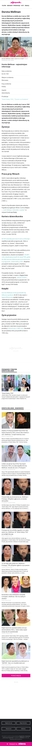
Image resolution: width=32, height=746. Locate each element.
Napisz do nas (8, 723)
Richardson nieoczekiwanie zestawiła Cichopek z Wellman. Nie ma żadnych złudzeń (13, 596)
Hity (22, 5)
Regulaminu (22, 736)
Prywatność (10, 737)
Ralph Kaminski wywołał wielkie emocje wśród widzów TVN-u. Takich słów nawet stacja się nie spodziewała (14, 630)
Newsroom (8, 728)
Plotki (4, 5)
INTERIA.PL (22, 737)
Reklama (23, 728)
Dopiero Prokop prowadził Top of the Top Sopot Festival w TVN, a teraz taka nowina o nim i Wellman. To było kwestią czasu (15, 432)
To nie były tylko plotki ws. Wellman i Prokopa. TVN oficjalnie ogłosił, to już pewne (15, 564)
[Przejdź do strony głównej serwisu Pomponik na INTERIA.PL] (16, 2)
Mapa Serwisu (23, 723)
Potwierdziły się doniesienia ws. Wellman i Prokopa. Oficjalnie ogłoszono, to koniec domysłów (15, 499)
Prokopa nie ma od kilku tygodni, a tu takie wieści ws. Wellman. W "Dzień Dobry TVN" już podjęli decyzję (15, 532)
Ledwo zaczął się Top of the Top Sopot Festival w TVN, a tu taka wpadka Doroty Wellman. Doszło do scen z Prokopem (14, 466)
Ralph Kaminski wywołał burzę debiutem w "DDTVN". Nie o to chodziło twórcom (15, 662)
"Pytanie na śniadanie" (21, 99)
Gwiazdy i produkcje (13, 5)
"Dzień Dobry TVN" (8, 99)
